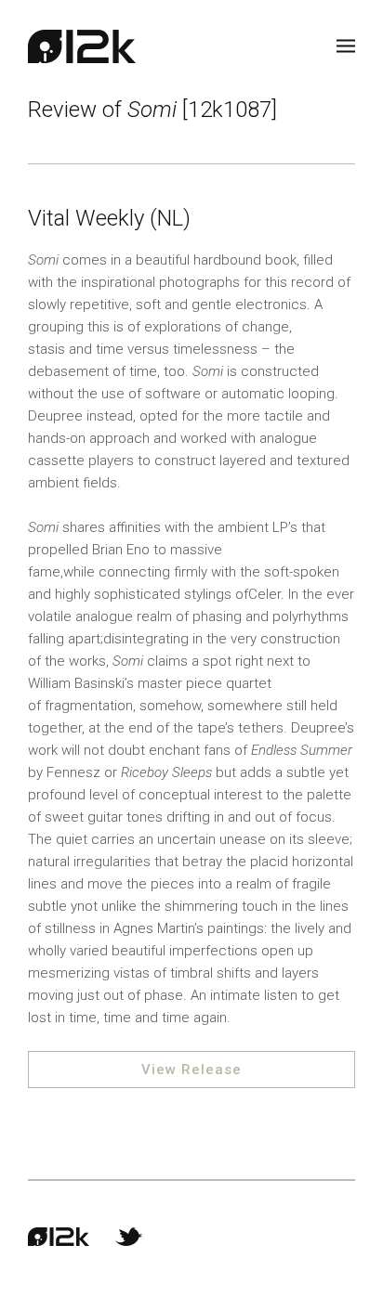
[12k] (82, 46)
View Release (191, 1069)
